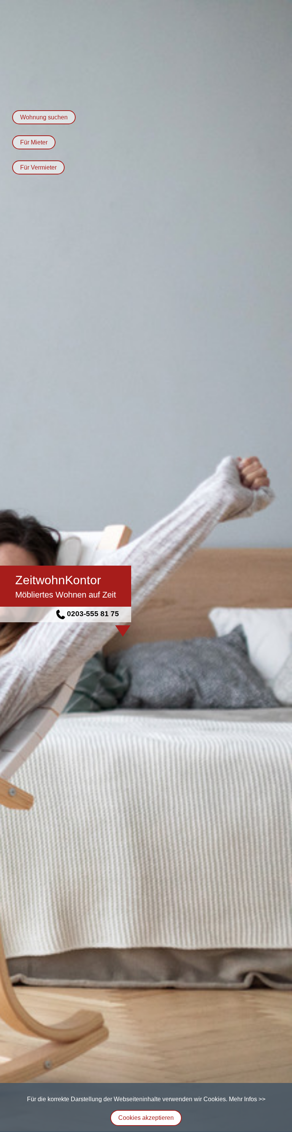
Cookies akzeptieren (146, 1118)
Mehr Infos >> (247, 1099)
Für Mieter (34, 142)
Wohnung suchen (44, 117)
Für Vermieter (38, 167)
